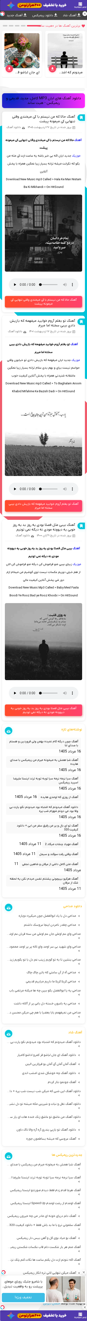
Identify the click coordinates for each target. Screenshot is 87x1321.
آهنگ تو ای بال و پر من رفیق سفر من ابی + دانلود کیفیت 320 (47, 828)
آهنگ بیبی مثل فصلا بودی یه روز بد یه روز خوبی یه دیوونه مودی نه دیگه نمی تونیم (44, 527)
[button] (34, 25)
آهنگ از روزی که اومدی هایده (59, 797)
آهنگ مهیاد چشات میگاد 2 (61, 844)
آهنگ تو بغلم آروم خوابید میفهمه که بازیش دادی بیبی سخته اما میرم (42, 323)
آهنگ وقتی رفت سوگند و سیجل (58, 854)
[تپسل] (2, 1307)
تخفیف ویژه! (23, 1297)
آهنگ (78, 140)
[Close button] (83, 1272)
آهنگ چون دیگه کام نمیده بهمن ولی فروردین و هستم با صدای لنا (43, 743)
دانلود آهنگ (13, 127)
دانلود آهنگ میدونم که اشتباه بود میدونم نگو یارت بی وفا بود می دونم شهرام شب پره (43, 809)
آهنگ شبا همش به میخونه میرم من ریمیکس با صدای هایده (44, 762)
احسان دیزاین (51, 1303)
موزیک (76, 156)
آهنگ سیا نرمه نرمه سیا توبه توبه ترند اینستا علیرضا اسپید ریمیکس (45, 780)
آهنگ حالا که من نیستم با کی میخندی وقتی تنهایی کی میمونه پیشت (43, 119)
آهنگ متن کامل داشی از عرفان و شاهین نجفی (50, 864)
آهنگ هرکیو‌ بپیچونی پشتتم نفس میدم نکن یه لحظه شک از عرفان (44, 881)
